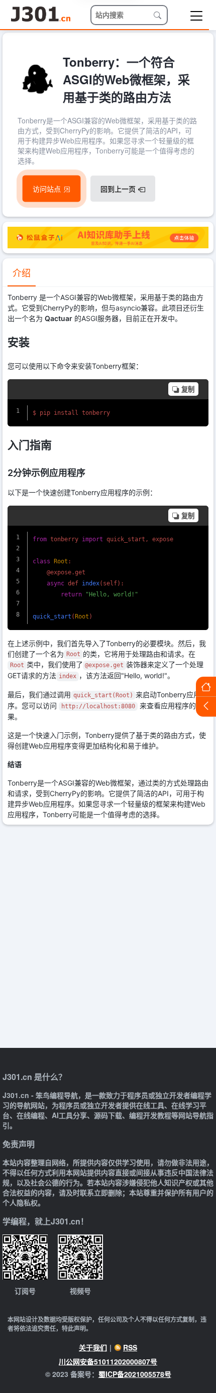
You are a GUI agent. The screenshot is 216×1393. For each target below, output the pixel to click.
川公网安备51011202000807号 (108, 1361)
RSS (130, 1347)
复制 (187, 389)
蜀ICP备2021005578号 (134, 1374)
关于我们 (93, 1347)
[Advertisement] (108, 937)
